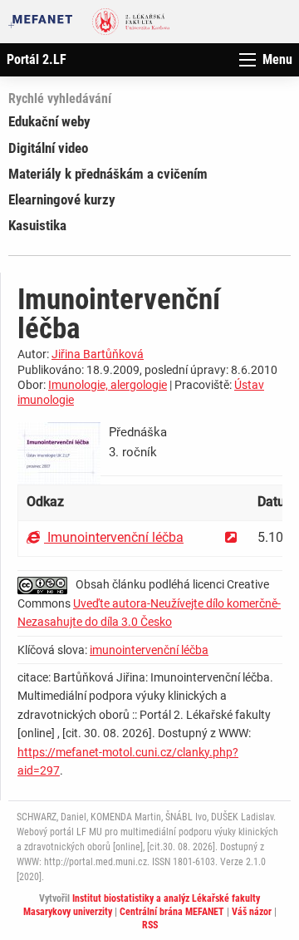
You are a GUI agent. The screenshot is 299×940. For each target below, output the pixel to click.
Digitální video (48, 148)
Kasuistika (37, 225)
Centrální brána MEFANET (172, 912)
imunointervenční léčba (149, 650)
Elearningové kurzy (61, 199)
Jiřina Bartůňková (97, 354)
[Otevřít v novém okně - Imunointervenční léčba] (231, 537)
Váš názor (252, 912)
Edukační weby (49, 121)
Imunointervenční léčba (114, 537)
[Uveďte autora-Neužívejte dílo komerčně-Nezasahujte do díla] (46, 584)
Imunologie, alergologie (107, 384)
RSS (150, 925)
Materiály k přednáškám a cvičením (108, 173)
